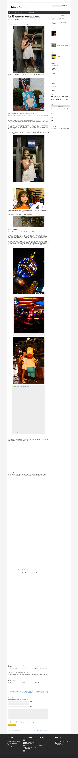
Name (31, 701)
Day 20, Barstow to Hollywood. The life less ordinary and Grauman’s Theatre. (42, 692)
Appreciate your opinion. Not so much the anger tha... (31, 740)
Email (31, 703)
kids (59, 98)
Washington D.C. (55, 74)
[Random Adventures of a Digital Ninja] (18, 9)
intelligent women (61, 100)
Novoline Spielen (53, 129)
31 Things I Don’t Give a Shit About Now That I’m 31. (59, 19)
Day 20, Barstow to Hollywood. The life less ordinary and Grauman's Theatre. (45, 747)
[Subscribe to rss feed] (63, 6)
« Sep (52, 117)
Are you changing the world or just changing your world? (62, 55)
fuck (53, 100)
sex (62, 96)
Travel (56, 98)
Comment (9, 708)
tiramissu (13, 232)
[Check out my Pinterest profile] (68, 6)
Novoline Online (64, 129)
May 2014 (53, 82)
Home (10, 12)
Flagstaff (62, 98)
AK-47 (29, 17)
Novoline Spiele (58, 129)
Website (31, 706)
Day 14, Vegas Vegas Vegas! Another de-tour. (15, 730)
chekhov (63, 99)
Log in (53, 122)
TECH (15, 12)
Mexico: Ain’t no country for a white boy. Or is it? (15, 692)
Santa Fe (59, 96)
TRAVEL (19, 12)
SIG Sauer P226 (37, 17)
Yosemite (59, 99)
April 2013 (53, 83)
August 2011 (54, 90)
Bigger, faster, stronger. (42, 744)
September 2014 (54, 80)
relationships (54, 99)
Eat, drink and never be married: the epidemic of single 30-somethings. (60, 23)
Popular (62, 15)
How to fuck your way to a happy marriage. (58, 18)
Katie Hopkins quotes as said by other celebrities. (59, 21)
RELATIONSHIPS (32, 12)
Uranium (53, 98)
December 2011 (54, 86)
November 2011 (54, 87)
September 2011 (54, 89)
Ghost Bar (56, 100)
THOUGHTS (25, 12)
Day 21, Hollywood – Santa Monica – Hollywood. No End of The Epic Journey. (28, 692)
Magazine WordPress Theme (58, 128)
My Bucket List (41, 745)
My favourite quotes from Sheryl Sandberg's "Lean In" (45, 740)
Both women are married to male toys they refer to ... (30, 743)
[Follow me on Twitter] (66, 6)
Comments (57, 15)
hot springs (65, 96)
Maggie (18, 17)
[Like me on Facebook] (65, 6)
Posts (53, 15)
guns (31, 17)
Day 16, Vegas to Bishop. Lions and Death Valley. (41, 730)
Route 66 (12, 17)
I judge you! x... (30, 745)
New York (54, 72)
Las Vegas (33, 17)
